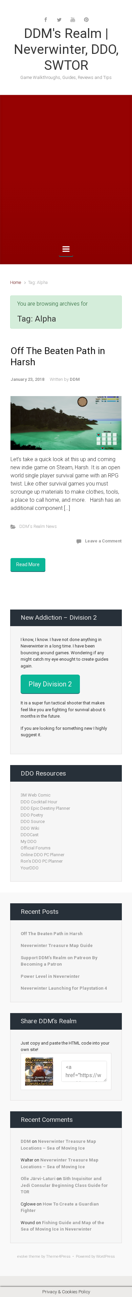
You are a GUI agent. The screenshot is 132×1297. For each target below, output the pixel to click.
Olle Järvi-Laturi (38, 1178)
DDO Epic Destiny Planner (45, 808)
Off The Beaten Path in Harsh (52, 933)
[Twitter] (59, 19)
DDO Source (33, 821)
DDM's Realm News (38, 526)
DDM (75, 379)
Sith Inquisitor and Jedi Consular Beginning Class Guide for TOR (64, 1185)
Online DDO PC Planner (42, 854)
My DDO (29, 841)
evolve (22, 1256)
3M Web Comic (35, 795)
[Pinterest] (86, 19)
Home (15, 282)
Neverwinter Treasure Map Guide (57, 945)
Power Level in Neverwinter (50, 976)
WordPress (105, 1256)
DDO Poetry (32, 815)
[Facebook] (45, 19)
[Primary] (66, 249)
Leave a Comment (103, 540)
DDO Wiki (30, 828)
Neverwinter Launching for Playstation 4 (64, 988)
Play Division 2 (50, 684)
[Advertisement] (66, 170)
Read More (28, 564)
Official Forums (35, 847)
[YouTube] (72, 19)
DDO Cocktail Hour (39, 801)
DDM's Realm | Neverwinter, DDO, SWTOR (66, 49)
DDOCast (30, 834)
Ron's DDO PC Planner (42, 861)
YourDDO (30, 867)
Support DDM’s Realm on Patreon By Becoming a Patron (59, 961)
